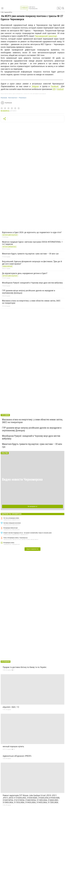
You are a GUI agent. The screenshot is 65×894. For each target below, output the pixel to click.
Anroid (60, 89)
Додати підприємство (32, 549)
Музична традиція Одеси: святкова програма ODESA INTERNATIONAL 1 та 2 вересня (32, 243)
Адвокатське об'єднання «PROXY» (17, 756)
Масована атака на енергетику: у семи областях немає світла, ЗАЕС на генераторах (31, 302)
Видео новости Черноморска (22, 479)
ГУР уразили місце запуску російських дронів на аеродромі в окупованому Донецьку (28, 291)
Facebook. (55, 86)
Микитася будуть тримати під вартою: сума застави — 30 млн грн (30, 253)
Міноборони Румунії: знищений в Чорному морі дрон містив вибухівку (32, 283)
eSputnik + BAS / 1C (11, 707)
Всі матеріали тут (32, 506)
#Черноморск (22, 98)
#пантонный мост (13, 98)
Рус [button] (59, 8)
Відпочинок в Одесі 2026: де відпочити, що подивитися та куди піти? (32, 232)
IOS (53, 89)
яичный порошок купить (13, 746)
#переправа (4, 98)
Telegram (35, 86)
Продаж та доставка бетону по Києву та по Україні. (25, 667)
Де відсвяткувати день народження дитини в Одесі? (24, 273)
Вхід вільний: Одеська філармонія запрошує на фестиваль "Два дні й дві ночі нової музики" (32, 262)
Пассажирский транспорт (46, 36)
